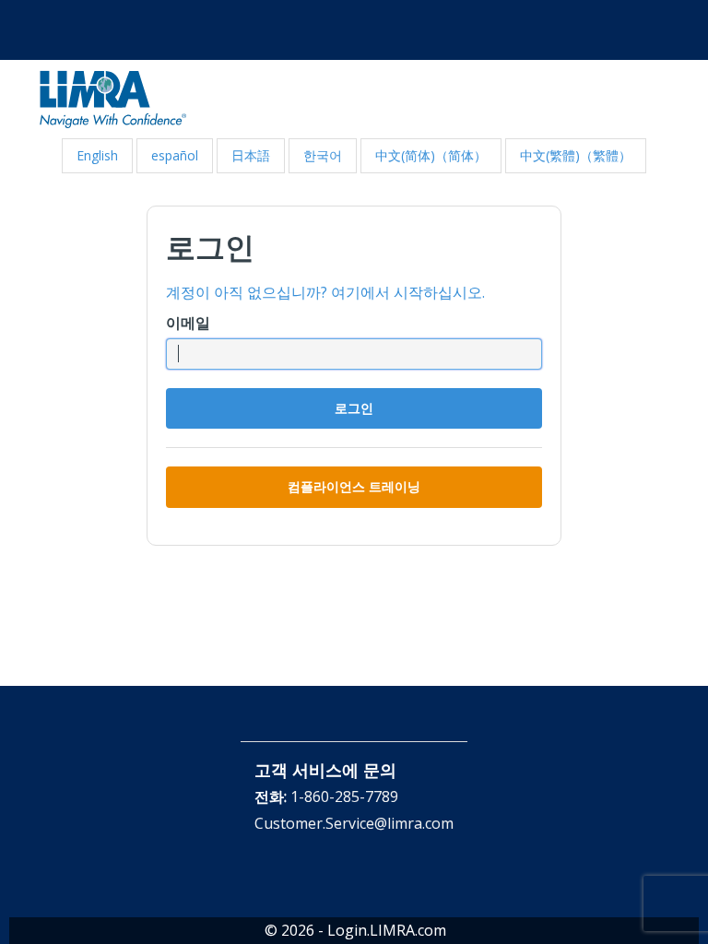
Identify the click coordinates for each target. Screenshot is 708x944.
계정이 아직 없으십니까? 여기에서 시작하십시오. (325, 292)
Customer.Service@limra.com (354, 823)
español (174, 155)
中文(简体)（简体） (431, 155)
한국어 (322, 155)
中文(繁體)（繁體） (575, 155)
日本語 (250, 155)
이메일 (188, 323)
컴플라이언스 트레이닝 (354, 486)
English (97, 155)
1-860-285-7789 (344, 796)
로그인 (354, 408)
